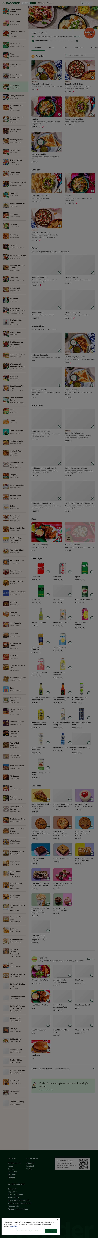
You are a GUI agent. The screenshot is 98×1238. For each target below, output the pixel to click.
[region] (31, 1226)
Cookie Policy (13, 1226)
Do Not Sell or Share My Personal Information (30, 1231)
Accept (51, 1231)
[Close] (57, 1220)
